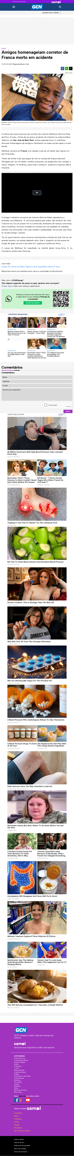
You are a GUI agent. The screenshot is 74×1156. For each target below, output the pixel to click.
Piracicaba (18, 1128)
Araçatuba (18, 1113)
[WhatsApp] (66, 68)
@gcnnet (22, 1096)
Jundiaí (16, 1125)
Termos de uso (19, 1142)
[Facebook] (62, 68)
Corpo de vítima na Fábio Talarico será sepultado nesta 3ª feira (31, 266)
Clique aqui (7, 286)
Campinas (17, 1119)
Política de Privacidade (22, 1145)
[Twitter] (70, 68)
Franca (16, 1122)
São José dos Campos (22, 1131)
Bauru (16, 1116)
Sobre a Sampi (19, 1139)
